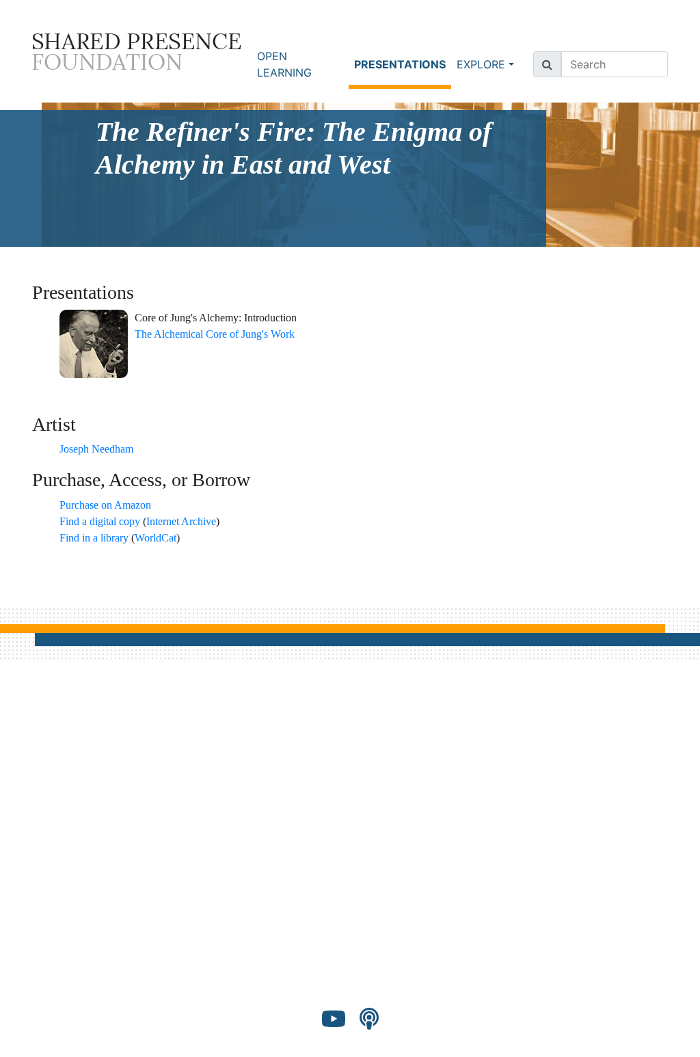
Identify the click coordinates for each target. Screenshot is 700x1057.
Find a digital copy (99, 521)
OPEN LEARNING (284, 64)
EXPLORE (481, 64)
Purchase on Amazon (105, 505)
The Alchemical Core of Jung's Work (215, 334)
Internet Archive (181, 521)
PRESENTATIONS (402, 64)
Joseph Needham (96, 449)
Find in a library (94, 538)
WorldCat (155, 538)
